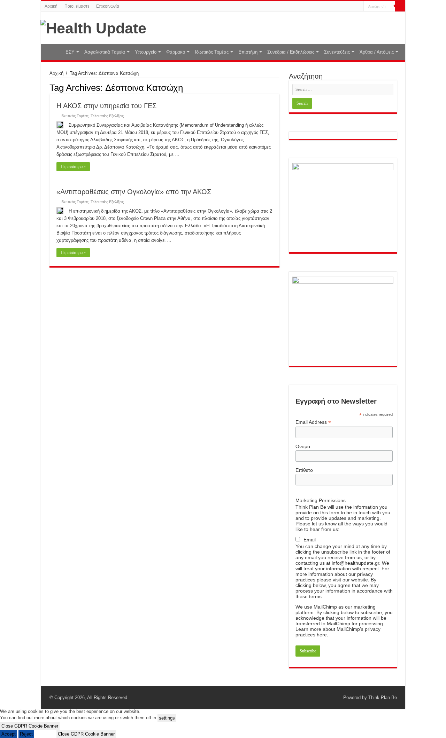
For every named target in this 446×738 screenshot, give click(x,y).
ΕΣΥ (70, 52)
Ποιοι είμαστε (76, 6)
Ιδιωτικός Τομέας (212, 52)
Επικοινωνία (107, 6)
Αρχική (51, 6)
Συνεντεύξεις (337, 52)
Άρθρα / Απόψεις (377, 52)
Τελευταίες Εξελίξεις (107, 116)
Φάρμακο (175, 52)
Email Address (313, 422)
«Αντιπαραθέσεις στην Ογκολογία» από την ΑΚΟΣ (133, 192)
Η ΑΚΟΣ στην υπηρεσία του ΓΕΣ (106, 106)
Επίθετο (304, 470)
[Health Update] (93, 27)
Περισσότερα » (73, 166)
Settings (45, 734)
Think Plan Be (382, 697)
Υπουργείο (145, 52)
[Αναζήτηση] (400, 6)
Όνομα (302, 446)
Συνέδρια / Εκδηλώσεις (290, 52)
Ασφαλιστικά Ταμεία (104, 52)
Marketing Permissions (320, 500)
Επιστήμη (247, 52)
